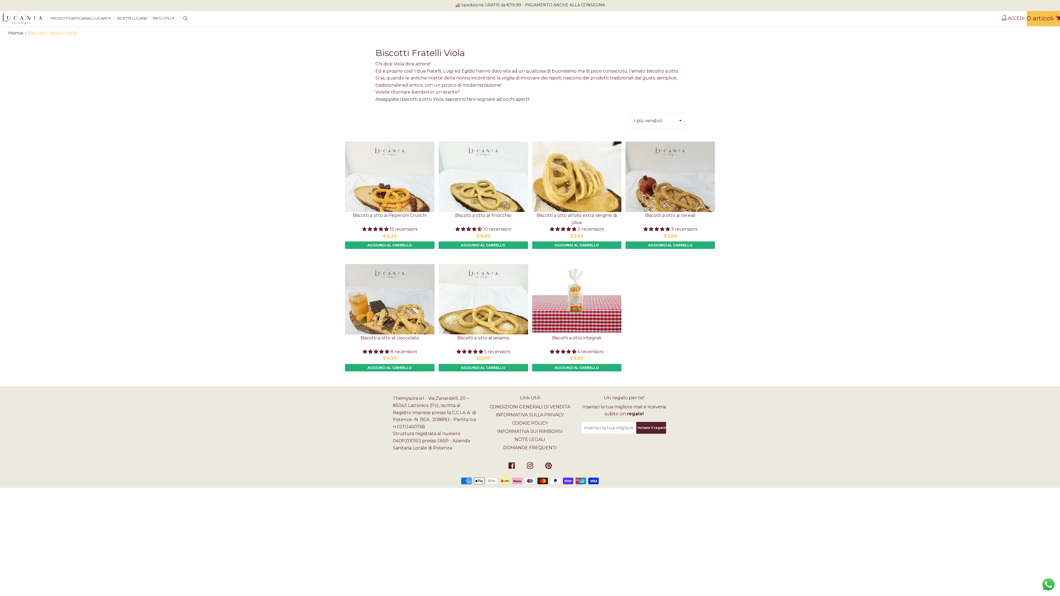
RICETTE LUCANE (132, 18)
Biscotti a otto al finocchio (483, 215)
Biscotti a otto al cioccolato (390, 337)
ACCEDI (1016, 18)
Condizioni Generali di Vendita (530, 406)
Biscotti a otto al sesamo (483, 337)
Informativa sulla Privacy (530, 414)
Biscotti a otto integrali (576, 337)
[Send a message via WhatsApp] (1048, 584)
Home (15, 33)
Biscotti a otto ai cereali (670, 215)
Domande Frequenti (530, 447)
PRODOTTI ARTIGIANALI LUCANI (79, 18)
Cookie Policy (530, 423)
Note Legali (530, 439)
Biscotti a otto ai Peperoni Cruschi (389, 215)
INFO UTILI (162, 18)
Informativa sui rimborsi (530, 431)
